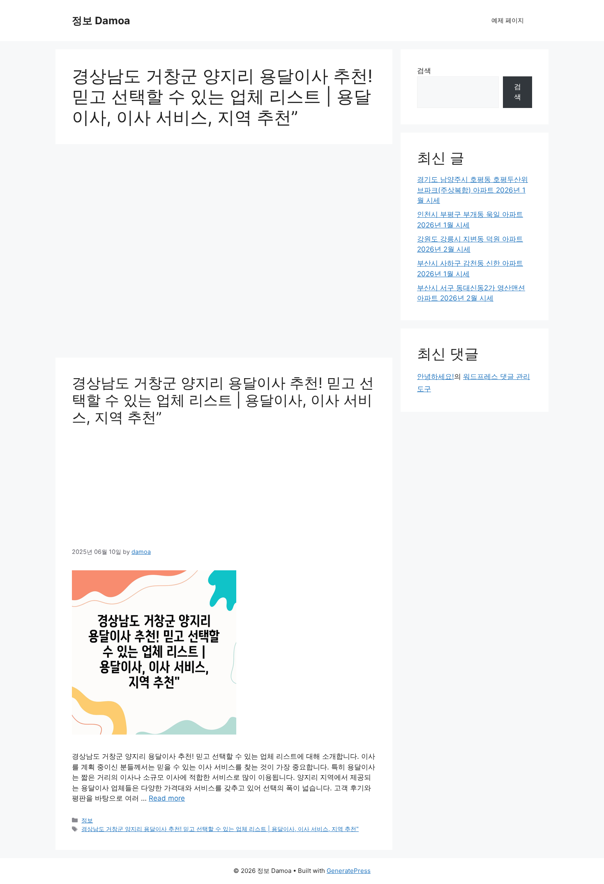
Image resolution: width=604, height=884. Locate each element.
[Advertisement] (223, 253)
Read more (167, 798)
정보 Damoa (101, 20)
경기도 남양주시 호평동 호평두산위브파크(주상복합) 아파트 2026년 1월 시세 (472, 189)
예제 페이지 (507, 20)
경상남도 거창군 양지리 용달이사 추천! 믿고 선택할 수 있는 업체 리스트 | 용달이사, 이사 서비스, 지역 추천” (223, 400)
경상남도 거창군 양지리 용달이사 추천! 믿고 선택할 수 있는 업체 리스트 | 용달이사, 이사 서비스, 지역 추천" (220, 828)
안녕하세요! (435, 376)
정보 (87, 820)
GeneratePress (349, 871)
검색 (424, 71)
